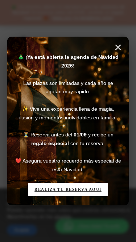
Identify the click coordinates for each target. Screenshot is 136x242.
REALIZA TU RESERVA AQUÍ (68, 189)
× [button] (118, 47)
